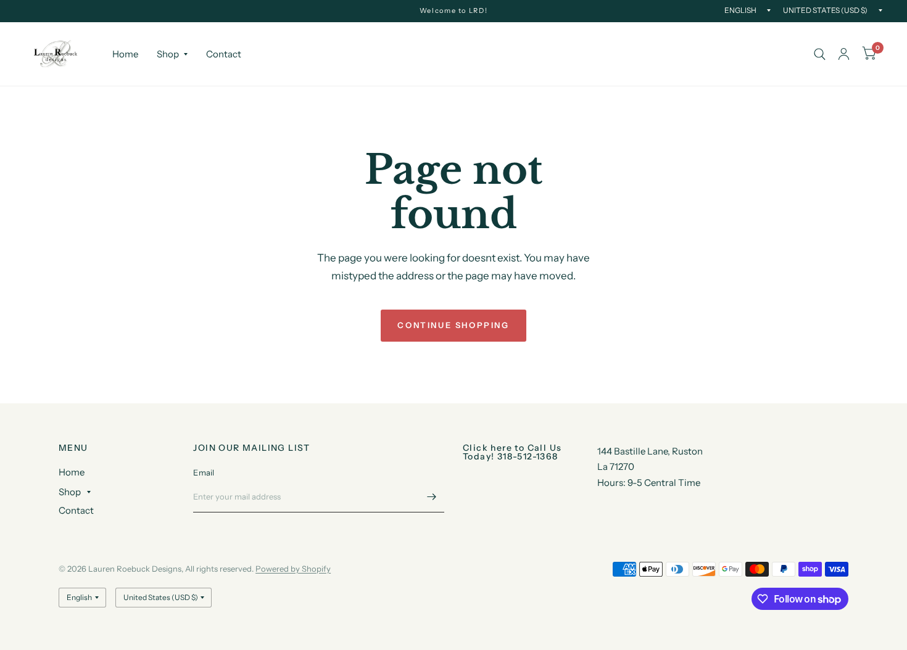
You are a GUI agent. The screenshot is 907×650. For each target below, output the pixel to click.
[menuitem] (125, 54)
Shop (168, 54)
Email (203, 472)
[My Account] (844, 54)
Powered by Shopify (293, 569)
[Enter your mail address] (432, 496)
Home (125, 54)
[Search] (820, 54)
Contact (223, 54)
